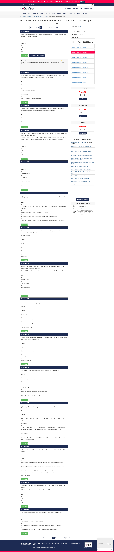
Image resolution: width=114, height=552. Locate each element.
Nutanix (64, 13)
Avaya (29, 13)
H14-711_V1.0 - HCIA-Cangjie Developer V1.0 (80, 178)
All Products (68, 8)
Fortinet (42, 13)
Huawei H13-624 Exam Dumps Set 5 (79, 55)
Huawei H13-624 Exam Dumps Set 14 (80, 77)
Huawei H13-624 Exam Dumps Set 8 (79, 62)
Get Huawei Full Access (83, 199)
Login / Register (30, 4)
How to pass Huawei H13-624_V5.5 (78, 142)
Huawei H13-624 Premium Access (37, 55)
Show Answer (25, 55)
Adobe (24, 13)
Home (23, 4)
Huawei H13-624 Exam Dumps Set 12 (80, 72)
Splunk (78, 13)
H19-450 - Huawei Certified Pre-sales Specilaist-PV (81, 169)
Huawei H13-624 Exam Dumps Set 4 (79, 52)
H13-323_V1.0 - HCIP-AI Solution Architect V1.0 (81, 146)
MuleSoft (59, 13)
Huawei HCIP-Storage (37, 16)
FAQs (39, 543)
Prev (31, 27)
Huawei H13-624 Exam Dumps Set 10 (80, 67)
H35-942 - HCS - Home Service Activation (79, 175)
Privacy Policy (64, 543)
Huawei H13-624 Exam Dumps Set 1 (79, 45)
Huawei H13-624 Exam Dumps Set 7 (79, 60)
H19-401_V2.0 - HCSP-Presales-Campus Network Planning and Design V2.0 (81, 159)
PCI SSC (70, 13)
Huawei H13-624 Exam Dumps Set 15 (80, 80)
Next (57, 27)
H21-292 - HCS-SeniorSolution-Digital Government (81, 155)
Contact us (44, 543)
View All (84, 13)
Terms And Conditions (73, 543)
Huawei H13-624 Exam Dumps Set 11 (80, 70)
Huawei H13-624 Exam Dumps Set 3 (79, 50)
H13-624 (45, 16)
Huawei (83, 29)
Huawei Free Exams (27, 16)
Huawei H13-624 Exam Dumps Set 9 (79, 65)
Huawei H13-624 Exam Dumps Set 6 (79, 57)
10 (53, 27)
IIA (49, 13)
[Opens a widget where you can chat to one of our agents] (105, 544)
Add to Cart (83, 98)
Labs (81, 8)
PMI (74, 13)
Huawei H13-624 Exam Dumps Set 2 (79, 47)
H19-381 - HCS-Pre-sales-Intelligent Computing (81, 166)
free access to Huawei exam (81, 208)
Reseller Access (88, 8)
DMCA (34, 544)
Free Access (75, 8)
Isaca (53, 13)
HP (46, 13)
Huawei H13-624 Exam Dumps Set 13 (80, 75)
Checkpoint (35, 13)
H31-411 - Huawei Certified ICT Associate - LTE (81, 149)
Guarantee (57, 543)
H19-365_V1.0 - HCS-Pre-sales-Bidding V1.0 (80, 181)
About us (51, 543)
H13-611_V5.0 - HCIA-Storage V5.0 (78, 184)
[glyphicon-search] (92, 5)
